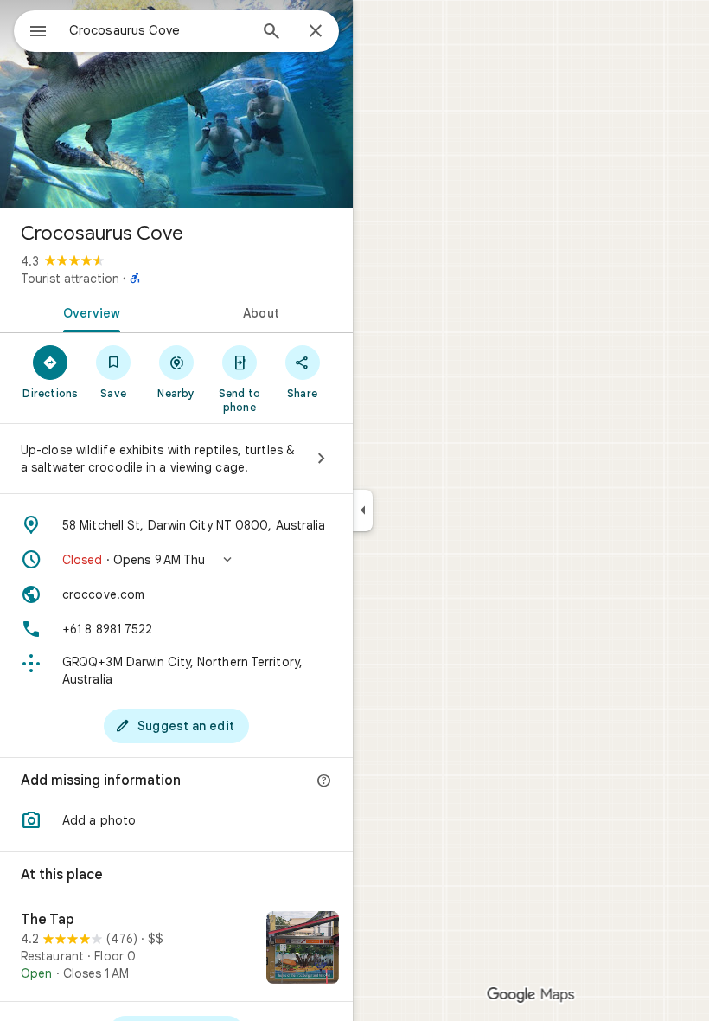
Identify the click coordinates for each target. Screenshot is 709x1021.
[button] (176, 560)
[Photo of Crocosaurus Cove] (176, 104)
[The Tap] (176, 949)
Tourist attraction (70, 278)
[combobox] (158, 30)
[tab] (88, 311)
